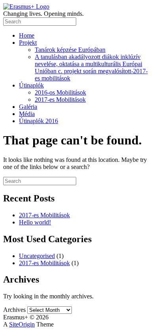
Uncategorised (37, 255)
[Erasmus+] (26, 6)
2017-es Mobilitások (60, 99)
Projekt (28, 42)
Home (26, 35)
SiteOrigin (22, 324)
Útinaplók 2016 (38, 121)
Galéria (28, 106)
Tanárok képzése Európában (70, 49)
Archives (14, 309)
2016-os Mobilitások (60, 92)
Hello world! (35, 222)
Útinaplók (31, 85)
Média (27, 113)
